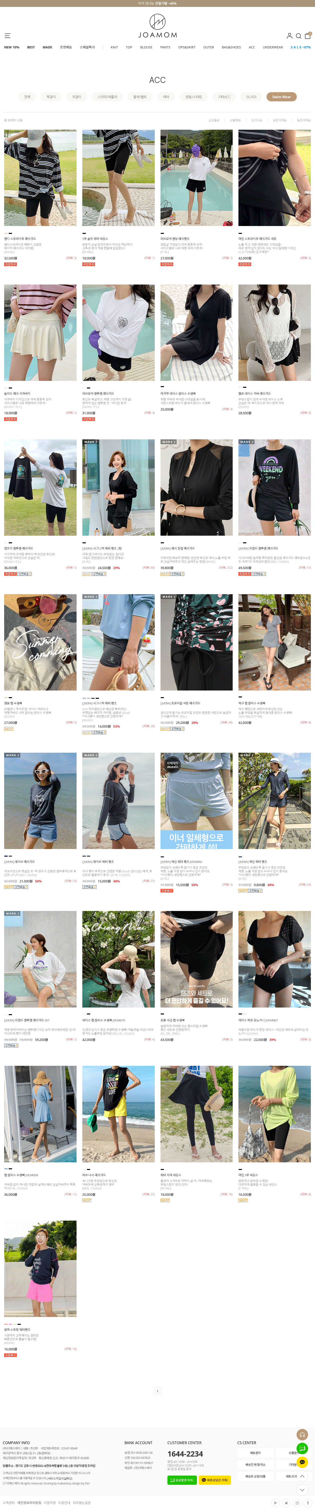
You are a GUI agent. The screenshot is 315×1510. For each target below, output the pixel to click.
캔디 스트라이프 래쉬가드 (20, 239)
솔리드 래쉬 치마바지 (17, 393)
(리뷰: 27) (149, 881)
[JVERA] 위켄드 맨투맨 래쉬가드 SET (27, 1020)
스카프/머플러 (107, 96)
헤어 (166, 96)
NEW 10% (11, 47)
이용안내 (64, 1503)
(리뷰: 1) (149, 258)
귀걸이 (76, 96)
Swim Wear (281, 96)
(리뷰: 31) (305, 567)
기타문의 (294, 1465)
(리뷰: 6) (305, 1194)
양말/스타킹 (193, 96)
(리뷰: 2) (305, 258)
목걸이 (51, 96)
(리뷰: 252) (226, 567)
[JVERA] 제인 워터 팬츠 (252, 862)
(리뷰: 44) (227, 722)
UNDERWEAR (273, 47)
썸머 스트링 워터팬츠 (17, 1330)
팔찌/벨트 (140, 96)
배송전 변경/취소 (255, 1465)
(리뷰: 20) (305, 884)
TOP (129, 47)
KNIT (114, 47)
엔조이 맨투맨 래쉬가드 (18, 548)
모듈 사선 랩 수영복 (172, 1020)
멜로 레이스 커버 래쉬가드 (254, 393)
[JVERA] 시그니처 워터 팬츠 (99, 703)
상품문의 (294, 1453)
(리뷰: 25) (149, 1194)
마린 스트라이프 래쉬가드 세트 (257, 239)
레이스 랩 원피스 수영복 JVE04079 (103, 1020)
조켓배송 (66, 47)
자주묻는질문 (82, 1503)
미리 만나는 (157, 3)
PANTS (165, 47)
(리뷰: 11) (71, 1194)
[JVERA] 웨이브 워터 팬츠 (98, 862)
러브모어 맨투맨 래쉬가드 (98, 393)
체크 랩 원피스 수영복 (251, 703)
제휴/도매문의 (294, 1476)
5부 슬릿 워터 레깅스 (95, 239)
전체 (27, 96)
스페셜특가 (87, 47)
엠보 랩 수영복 (13, 703)
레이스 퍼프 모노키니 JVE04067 (258, 1020)
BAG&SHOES (231, 47)
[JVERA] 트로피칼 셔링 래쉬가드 (180, 703)
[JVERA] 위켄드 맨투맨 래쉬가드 (258, 548)
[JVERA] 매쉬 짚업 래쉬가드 (177, 548)
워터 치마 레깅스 (170, 1175)
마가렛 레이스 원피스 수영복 (178, 393)
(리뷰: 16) (227, 1194)
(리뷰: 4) (305, 722)
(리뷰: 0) (227, 409)
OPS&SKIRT (187, 47)
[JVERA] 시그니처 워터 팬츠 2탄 (102, 548)
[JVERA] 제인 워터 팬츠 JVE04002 (181, 862)
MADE (47, 47)
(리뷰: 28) (149, 726)
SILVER (251, 96)
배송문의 (255, 1453)
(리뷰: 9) (149, 412)
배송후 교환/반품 (255, 1476)
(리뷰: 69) (149, 567)
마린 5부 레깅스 (248, 1175)
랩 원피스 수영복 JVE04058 (21, 1175)
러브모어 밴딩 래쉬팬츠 (175, 239)
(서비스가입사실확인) (59, 1478)
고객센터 (9, 1503)
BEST (31, 47)
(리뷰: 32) (71, 881)
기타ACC (224, 96)
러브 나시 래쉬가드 (94, 1175)
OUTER (208, 47)
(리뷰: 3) (71, 258)
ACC (252, 47)
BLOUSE (146, 47)
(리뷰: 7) (71, 722)
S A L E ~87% (301, 47)
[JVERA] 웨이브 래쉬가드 (19, 862)
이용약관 (50, 1503)
